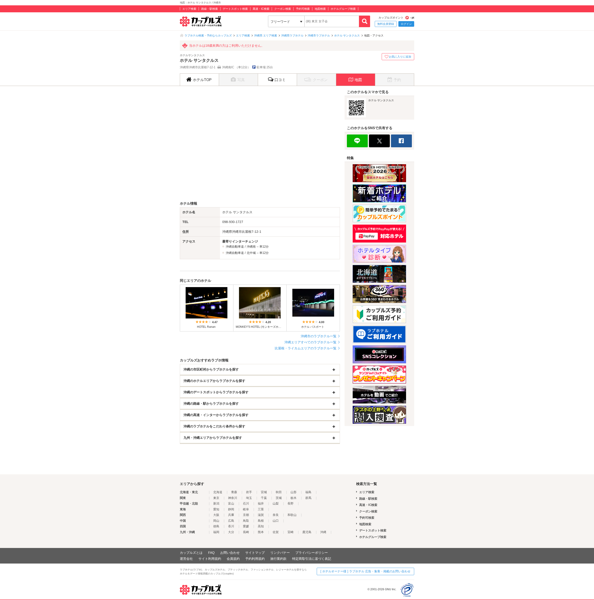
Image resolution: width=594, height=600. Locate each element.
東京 (216, 498)
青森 (234, 492)
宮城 (264, 492)
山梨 (276, 503)
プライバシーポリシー (311, 552)
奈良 (276, 515)
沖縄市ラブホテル (319, 35)
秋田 (279, 492)
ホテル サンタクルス (347, 35)
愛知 (216, 509)
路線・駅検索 (209, 8)
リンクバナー (280, 552)
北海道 (217, 492)
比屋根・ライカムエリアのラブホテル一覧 (305, 348)
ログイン (406, 24)
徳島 (216, 526)
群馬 (308, 498)
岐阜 (246, 509)
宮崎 (290, 532)
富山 (231, 503)
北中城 (251, 253)
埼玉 (249, 498)
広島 (231, 520)
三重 (261, 509)
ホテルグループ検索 (343, 8)
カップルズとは (191, 552)
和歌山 (292, 515)
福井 (261, 503)
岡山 (216, 520)
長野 (290, 503)
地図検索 (320, 8)
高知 (261, 526)
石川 (246, 503)
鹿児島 (306, 532)
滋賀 (261, 515)
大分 (231, 532)
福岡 (216, 532)
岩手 (249, 492)
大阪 (216, 515)
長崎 (246, 532)
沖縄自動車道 (235, 246)
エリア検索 (189, 8)
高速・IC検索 (261, 8)
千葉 (264, 498)
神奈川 (232, 498)
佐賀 (276, 532)
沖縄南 (251, 246)
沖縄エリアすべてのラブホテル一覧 (310, 342)
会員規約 (233, 559)
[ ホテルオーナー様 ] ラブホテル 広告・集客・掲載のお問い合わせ (365, 571)
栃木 (294, 498)
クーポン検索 (282, 8)
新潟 (216, 503)
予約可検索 (303, 8)
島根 (261, 520)
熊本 (261, 532)
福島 (308, 492)
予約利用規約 (255, 559)
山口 (276, 520)
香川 (231, 526)
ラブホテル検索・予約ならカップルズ (208, 35)
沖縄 (323, 532)
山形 (294, 492)
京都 (246, 515)
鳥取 (246, 520)
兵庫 (231, 515)
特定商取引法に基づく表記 (311, 559)
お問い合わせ (230, 552)
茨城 (279, 498)
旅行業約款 (278, 559)
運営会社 (186, 559)
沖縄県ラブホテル (292, 35)
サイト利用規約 (209, 559)
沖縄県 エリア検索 (265, 35)
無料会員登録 (385, 24)
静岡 (231, 509)
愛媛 (246, 526)
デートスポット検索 (235, 8)
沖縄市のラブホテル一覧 (318, 336)
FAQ (211, 552)
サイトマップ (255, 552)
